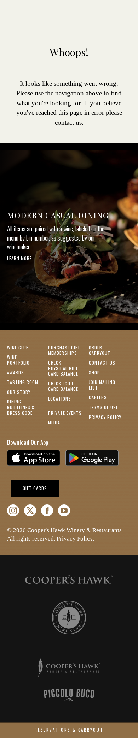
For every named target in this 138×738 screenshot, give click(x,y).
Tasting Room (22, 382)
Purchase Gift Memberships (64, 350)
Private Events (65, 413)
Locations (59, 399)
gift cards (41, 488)
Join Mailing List (102, 385)
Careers (98, 397)
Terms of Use (103, 407)
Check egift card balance (63, 386)
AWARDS (15, 373)
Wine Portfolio (18, 360)
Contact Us (102, 363)
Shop (94, 373)
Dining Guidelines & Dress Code (21, 406)
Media (54, 422)
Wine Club (18, 347)
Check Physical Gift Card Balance (63, 368)
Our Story (18, 392)
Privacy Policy (105, 417)
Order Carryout (99, 350)
